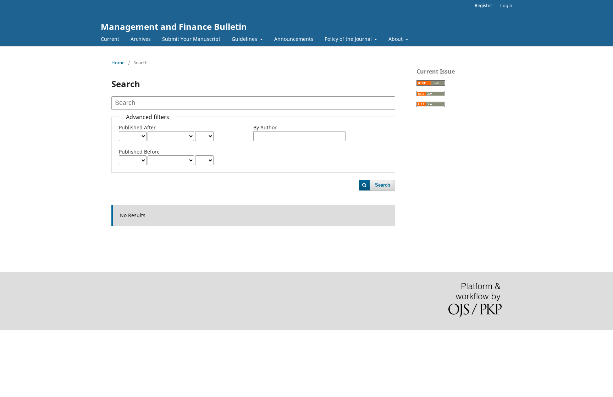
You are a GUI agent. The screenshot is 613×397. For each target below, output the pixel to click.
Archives (141, 39)
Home (118, 62)
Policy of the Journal (349, 39)
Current (110, 39)
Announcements (293, 39)
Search (382, 185)
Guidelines (245, 39)
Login (506, 5)
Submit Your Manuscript (191, 39)
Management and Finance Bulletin (174, 26)
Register (483, 5)
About (396, 39)
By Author (265, 127)
